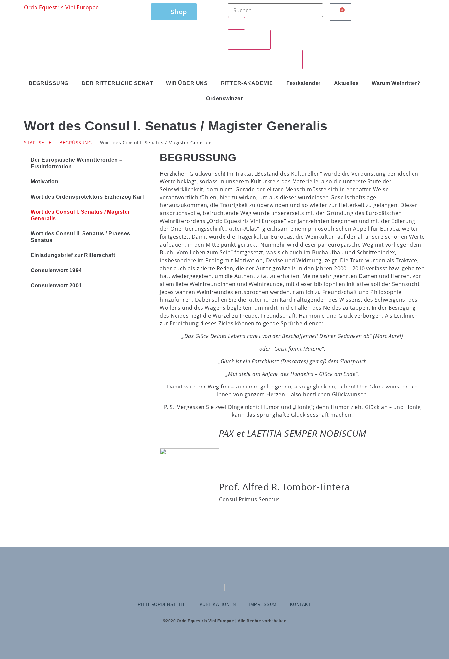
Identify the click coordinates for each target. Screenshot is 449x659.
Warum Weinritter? (396, 83)
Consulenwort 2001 (56, 285)
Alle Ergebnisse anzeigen (265, 59)
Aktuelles (346, 83)
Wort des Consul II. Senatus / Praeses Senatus (80, 237)
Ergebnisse (249, 39)
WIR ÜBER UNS (187, 83)
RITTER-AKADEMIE (247, 83)
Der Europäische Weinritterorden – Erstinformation (77, 163)
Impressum (263, 604)
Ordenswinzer (224, 98)
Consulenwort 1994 (56, 270)
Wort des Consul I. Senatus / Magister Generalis (80, 215)
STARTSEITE (37, 142)
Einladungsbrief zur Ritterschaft (73, 255)
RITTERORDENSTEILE (162, 604)
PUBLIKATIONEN (218, 604)
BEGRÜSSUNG (49, 83)
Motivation (44, 181)
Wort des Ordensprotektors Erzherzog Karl (87, 197)
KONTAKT (300, 604)
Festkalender (303, 83)
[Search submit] (236, 23)
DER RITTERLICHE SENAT (117, 83)
